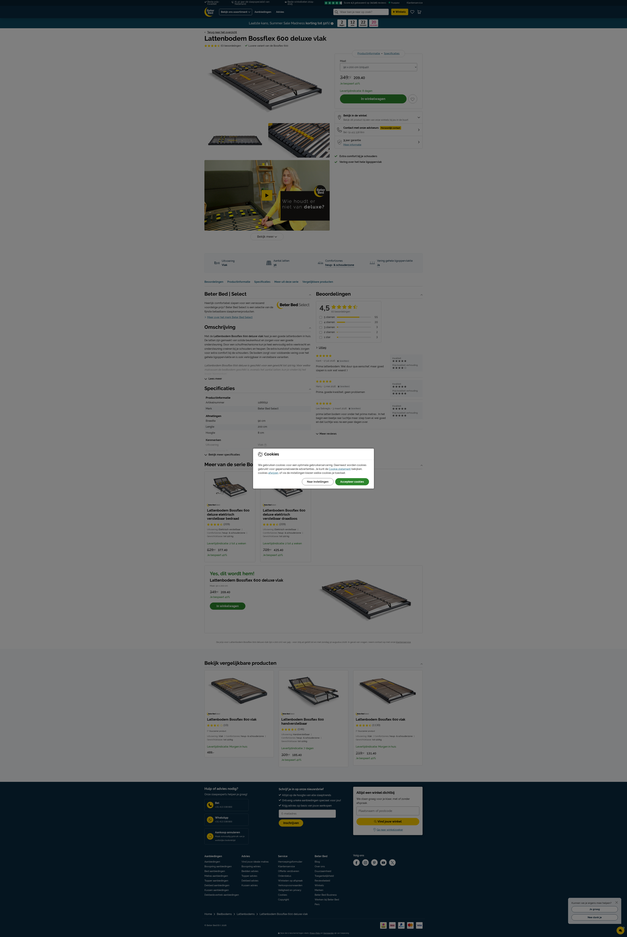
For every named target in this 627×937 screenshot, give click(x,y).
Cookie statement (340, 468)
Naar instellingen (318, 481)
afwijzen (273, 472)
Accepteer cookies (352, 481)
